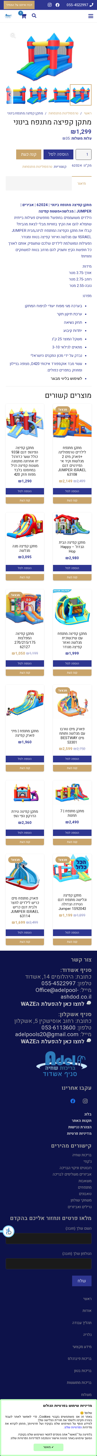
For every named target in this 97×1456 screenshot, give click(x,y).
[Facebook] (57, 5)
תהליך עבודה (82, 1323)
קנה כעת (29, 154)
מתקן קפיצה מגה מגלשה (24, 548)
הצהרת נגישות (80, 1127)
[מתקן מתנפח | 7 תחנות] (72, 792)
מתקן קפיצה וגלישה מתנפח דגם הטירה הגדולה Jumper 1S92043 (72, 902)
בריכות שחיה (82, 1155)
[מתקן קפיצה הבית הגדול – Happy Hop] (72, 524)
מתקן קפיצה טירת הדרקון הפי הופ (24, 814)
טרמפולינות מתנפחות (63, 113)
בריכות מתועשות (79, 1382)
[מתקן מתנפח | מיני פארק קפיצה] (25, 701)
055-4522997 (59, 983)
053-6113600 (59, 1028)
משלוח (86, 1394)
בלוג (88, 1114)
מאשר (48, 1447)
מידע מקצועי (82, 1346)
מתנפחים (85, 1187)
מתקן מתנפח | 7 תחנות (72, 813)
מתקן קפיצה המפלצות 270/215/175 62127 (24, 640)
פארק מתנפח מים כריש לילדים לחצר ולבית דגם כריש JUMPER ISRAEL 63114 (25, 907)
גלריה (87, 1334)
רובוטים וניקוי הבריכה (76, 1168)
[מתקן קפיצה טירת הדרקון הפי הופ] (25, 793)
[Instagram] (49, 5)
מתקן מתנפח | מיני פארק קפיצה (25, 733)
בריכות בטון (83, 1370)
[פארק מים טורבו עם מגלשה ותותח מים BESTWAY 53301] (72, 704)
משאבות (85, 1181)
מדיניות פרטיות (79, 1133)
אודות (87, 1310)
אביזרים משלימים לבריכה (72, 1174)
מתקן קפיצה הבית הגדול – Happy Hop (72, 547)
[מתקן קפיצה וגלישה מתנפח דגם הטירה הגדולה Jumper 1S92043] (72, 868)
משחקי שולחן (81, 1200)
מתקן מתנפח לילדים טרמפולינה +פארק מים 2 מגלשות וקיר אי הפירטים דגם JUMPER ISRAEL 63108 (72, 461)
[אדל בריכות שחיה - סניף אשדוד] (8, 16)
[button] (7, 1231)
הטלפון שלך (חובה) (77, 1253)
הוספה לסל (58, 154)
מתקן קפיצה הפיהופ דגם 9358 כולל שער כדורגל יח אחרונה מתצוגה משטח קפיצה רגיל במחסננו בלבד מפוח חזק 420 (25, 461)
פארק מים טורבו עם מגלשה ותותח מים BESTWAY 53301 (72, 735)
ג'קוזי (88, 1161)
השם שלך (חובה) (79, 1228)
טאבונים (85, 1194)
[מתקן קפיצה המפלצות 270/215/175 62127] (25, 608)
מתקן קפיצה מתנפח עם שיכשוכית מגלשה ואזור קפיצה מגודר (72, 640)
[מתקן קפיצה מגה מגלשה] (25, 526)
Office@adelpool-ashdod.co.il (64, 993)
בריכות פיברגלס (80, 1358)
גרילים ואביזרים (80, 1207)
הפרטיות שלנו (73, 1427)
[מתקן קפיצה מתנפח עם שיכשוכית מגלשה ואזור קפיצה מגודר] (72, 608)
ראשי (88, 113)
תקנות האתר (82, 1120)
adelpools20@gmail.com (47, 1034)
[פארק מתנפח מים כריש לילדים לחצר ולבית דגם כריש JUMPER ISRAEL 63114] (25, 873)
